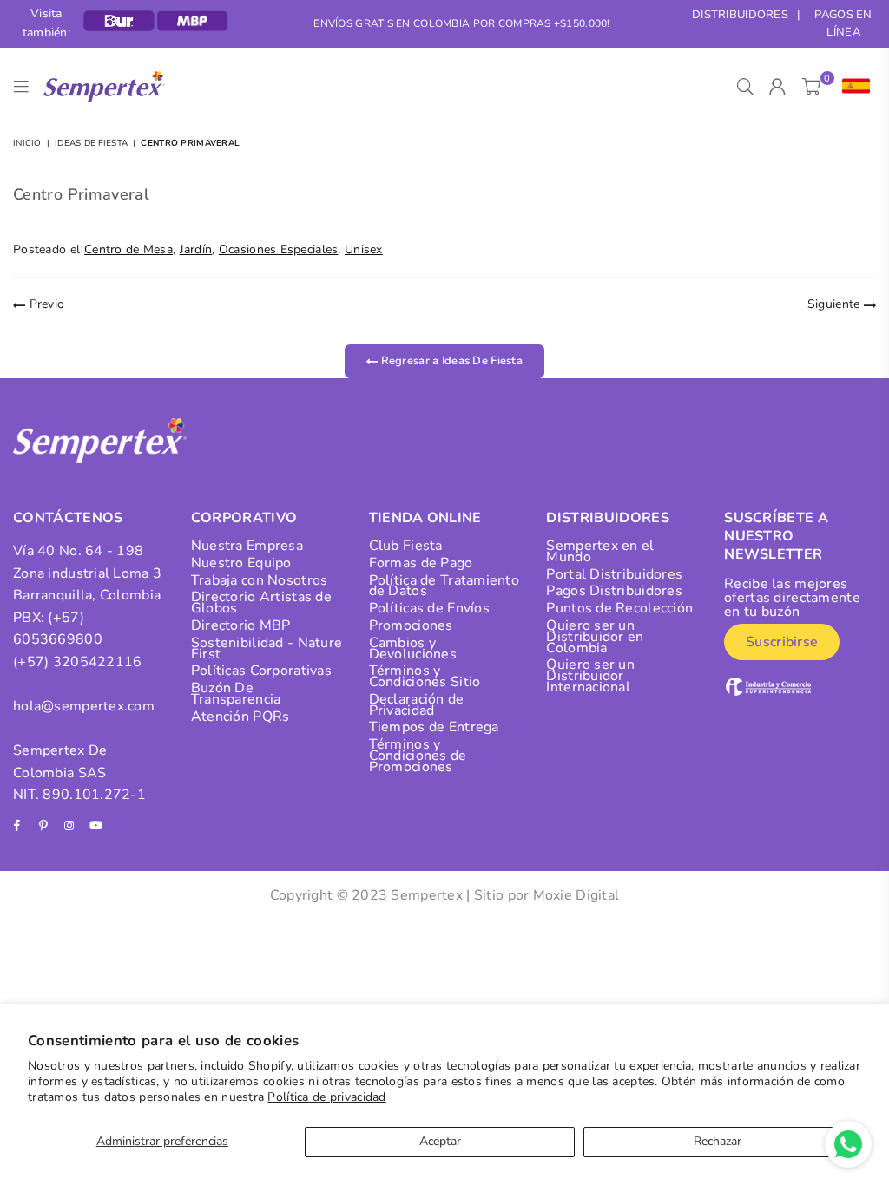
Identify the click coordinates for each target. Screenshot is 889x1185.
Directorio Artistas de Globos (261, 602)
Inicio (27, 143)
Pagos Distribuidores (614, 590)
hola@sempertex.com (84, 706)
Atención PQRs (240, 716)
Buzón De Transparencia (236, 693)
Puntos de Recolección (619, 608)
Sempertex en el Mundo (600, 551)
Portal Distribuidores (614, 574)
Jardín (196, 249)
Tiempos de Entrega (434, 727)
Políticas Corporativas (261, 670)
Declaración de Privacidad (416, 705)
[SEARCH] (745, 87)
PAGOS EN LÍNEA (843, 24)
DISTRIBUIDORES (740, 15)
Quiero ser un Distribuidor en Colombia (594, 637)
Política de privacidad (326, 1097)
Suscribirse (782, 641)
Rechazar (717, 1141)
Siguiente (835, 304)
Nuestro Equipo (241, 563)
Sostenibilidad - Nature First (266, 648)
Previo (44, 304)
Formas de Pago (421, 563)
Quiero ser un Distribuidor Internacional (590, 676)
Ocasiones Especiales (279, 249)
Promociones (411, 625)
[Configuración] (852, 87)
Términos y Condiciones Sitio (425, 676)
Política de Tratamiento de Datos (444, 586)
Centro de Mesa (128, 249)
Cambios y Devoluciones (413, 648)
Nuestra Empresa (247, 545)
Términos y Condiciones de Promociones (418, 755)
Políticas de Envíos (429, 608)
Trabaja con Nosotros (259, 580)
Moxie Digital (576, 895)
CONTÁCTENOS (68, 517)
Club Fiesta (406, 545)
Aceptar (440, 1141)
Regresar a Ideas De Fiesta (450, 361)
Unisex (364, 249)
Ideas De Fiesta (91, 143)
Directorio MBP (241, 625)
